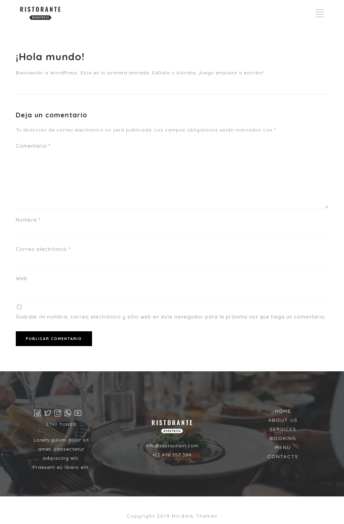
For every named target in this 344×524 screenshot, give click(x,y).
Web (22, 278)
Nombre (28, 220)
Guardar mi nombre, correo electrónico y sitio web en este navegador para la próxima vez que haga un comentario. (171, 316)
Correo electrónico (43, 249)
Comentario (33, 146)
